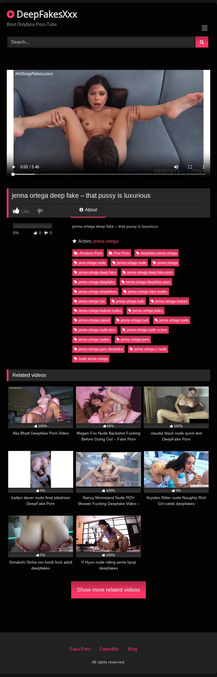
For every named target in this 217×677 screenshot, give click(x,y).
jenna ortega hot (92, 301)
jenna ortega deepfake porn (148, 282)
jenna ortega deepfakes (98, 291)
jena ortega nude (92, 263)
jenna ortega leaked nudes (100, 310)
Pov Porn (121, 253)
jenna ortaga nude (131, 263)
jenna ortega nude (173, 320)
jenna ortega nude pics (97, 330)
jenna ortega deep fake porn (150, 272)
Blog (132, 649)
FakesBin (109, 649)
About (90, 209)
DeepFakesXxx (45, 14)
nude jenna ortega (93, 358)
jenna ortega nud (134, 320)
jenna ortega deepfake (97, 282)
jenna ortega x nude (150, 349)
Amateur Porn (90, 253)
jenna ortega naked (94, 320)
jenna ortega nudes (94, 339)
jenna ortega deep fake (97, 272)
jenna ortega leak (130, 301)
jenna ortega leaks (148, 310)
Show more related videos (108, 590)
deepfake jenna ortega (159, 253)
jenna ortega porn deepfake (101, 349)
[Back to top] (199, 660)
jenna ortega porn (135, 339)
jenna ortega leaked (171, 301)
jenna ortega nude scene (147, 330)
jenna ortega (105, 241)
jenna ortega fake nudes (147, 291)
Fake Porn (80, 649)
